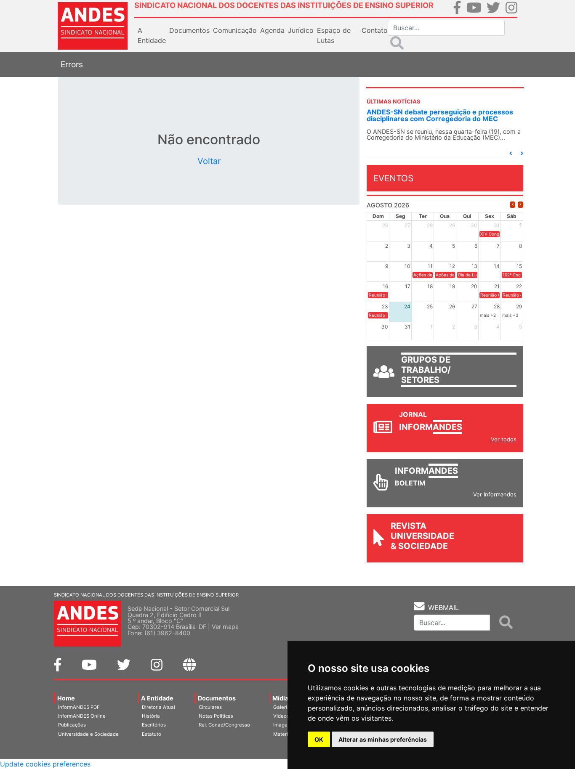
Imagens (283, 725)
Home (66, 698)
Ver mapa (225, 626)
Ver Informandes (494, 494)
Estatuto (151, 734)
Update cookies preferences (45, 764)
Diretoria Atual (158, 707)
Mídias (282, 698)
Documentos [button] (189, 30)
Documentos (217, 698)
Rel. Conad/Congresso (224, 725)
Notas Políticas (216, 716)
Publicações (72, 725)
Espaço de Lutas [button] (334, 35)
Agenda (272, 30)
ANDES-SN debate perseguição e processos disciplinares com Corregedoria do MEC (440, 115)
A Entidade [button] (152, 35)
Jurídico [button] (301, 30)
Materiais (284, 734)
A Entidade (157, 698)
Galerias (283, 707)
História (151, 716)
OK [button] (318, 739)
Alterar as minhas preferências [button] (382, 739)
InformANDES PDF (79, 707)
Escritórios (154, 725)
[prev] (512, 205)
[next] (520, 205)
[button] (510, 153)
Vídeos (281, 716)
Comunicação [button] (235, 30)
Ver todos (503, 439)
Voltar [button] (209, 161)
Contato (375, 30)
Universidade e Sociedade (88, 734)
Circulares (210, 707)
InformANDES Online (82, 716)
